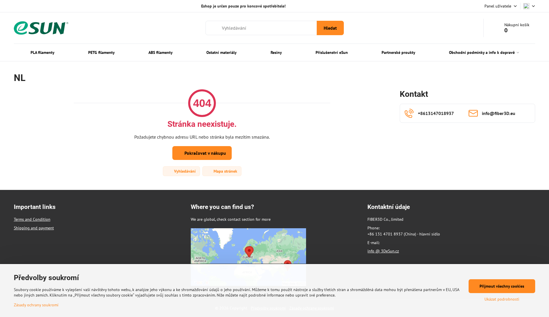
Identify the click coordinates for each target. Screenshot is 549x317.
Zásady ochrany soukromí (36, 304)
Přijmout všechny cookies (502, 286)
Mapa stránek (224, 171)
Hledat (330, 28)
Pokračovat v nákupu (204, 153)
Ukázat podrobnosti (501, 299)
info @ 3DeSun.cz (383, 251)
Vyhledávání (184, 171)
